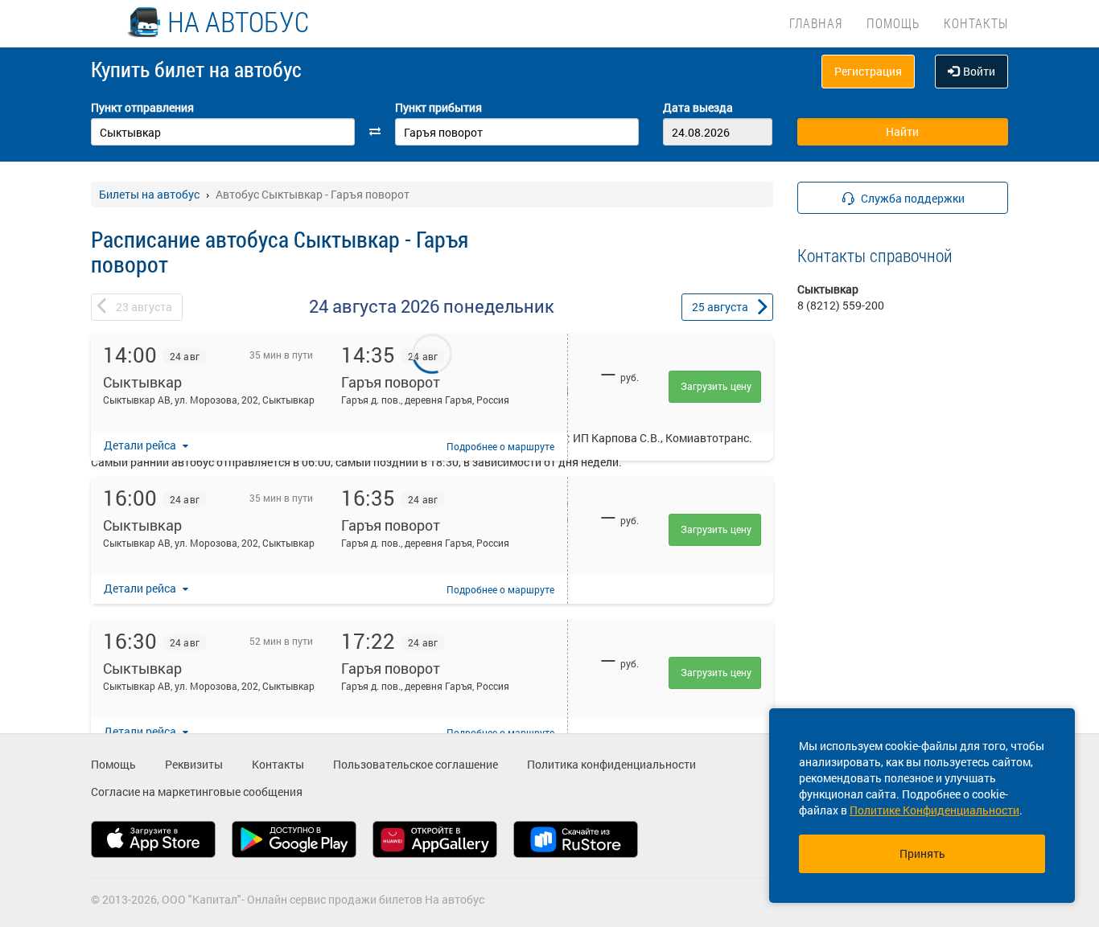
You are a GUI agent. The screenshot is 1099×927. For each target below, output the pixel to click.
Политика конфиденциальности (611, 764)
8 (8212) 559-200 (840, 305)
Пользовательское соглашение (415, 764)
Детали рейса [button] (141, 445)
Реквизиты (194, 764)
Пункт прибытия (438, 107)
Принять (922, 853)
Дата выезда (698, 107)
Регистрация (868, 71)
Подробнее (500, 446)
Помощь (893, 22)
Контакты (976, 22)
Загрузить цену (716, 385)
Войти (979, 71)
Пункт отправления (142, 107)
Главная (815, 22)
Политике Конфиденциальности (934, 810)
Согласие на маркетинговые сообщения (197, 791)
